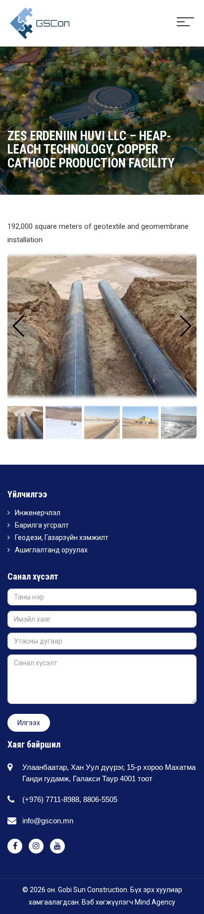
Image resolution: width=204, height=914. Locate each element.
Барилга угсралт (42, 525)
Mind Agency (155, 902)
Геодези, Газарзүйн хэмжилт (61, 537)
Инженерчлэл (37, 513)
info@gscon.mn (47, 820)
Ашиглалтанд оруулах (51, 550)
